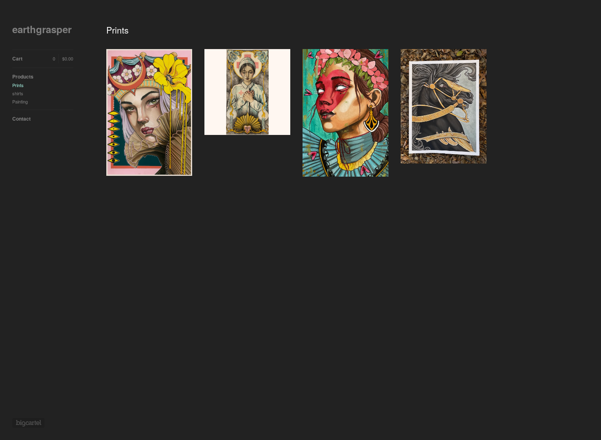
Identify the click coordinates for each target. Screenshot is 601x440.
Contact (21, 118)
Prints (18, 85)
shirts (17, 93)
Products (23, 76)
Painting (20, 101)
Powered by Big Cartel (28, 423)
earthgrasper (42, 29)
